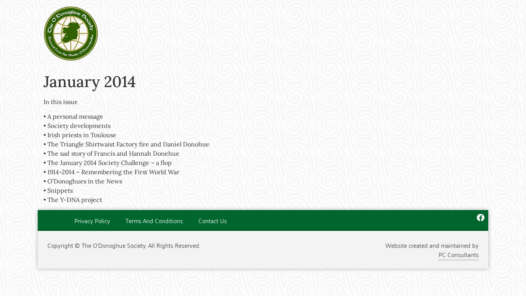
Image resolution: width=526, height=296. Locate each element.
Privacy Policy (92, 220)
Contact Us (212, 220)
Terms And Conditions (154, 220)
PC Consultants (459, 254)
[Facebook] (480, 217)
